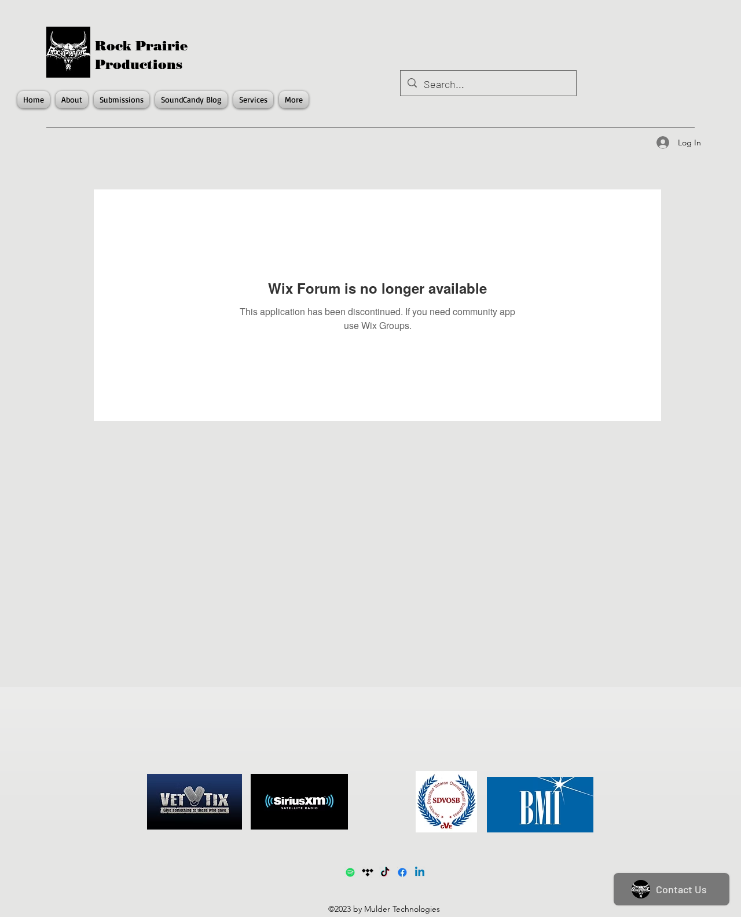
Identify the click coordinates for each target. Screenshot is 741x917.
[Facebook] (402, 872)
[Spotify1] (350, 872)
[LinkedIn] (419, 872)
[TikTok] (385, 872)
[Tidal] (367, 872)
